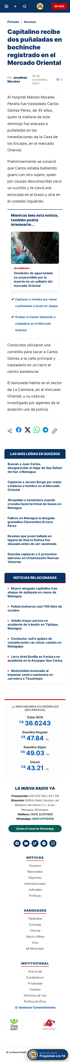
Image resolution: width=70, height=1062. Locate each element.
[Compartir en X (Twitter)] (27, 431)
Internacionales (35, 883)
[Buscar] (25, 6)
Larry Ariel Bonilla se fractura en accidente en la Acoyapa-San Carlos (35, 658)
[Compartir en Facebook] (18, 431)
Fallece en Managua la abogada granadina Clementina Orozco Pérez (31, 522)
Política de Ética (35, 1001)
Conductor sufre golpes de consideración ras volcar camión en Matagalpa (34, 642)
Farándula (35, 918)
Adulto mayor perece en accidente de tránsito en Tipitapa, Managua (33, 624)
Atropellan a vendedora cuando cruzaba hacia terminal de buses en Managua (34, 504)
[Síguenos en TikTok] (35, 843)
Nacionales (35, 871)
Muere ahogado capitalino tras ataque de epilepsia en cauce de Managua (32, 592)
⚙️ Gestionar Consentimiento (35, 1007)
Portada (13, 22)
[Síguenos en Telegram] (43, 843)
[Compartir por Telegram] (45, 431)
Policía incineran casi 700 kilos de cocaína (35, 608)
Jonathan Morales (17, 79)
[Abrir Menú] (6, 6)
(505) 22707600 (41, 814)
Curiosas (35, 924)
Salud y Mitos (35, 936)
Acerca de (35, 971)
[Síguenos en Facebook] (17, 843)
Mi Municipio (35, 948)
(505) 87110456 (43, 818)
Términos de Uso (35, 995)
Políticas (35, 895)
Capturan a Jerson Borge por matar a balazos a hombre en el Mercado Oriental (35, 486)
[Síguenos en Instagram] (52, 843)
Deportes (35, 877)
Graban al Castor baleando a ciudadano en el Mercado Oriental (35, 323)
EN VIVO (59, 6)
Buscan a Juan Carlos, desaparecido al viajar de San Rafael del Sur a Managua (35, 468)
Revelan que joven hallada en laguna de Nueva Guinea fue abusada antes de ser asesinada (32, 540)
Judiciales (35, 889)
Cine (35, 942)
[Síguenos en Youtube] (26, 843)
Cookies (35, 989)
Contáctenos (35, 977)
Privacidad (35, 983)
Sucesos (30, 22)
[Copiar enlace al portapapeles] (54, 431)
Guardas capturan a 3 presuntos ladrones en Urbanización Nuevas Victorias (33, 558)
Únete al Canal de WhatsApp (35, 828)
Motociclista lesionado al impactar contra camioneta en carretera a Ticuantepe (30, 674)
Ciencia (35, 930)
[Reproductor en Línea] (15, 6)
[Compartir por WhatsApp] (36, 431)
